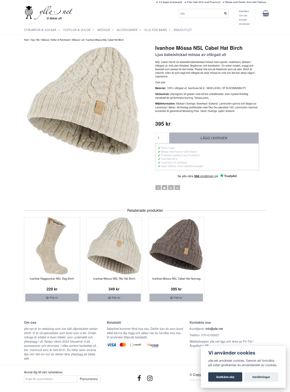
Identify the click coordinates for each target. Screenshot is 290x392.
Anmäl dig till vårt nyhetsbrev (43, 372)
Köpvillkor (244, 11)
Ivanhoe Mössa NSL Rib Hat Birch (114, 278)
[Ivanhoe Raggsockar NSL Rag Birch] (52, 246)
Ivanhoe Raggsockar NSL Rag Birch (52, 278)
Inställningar (261, 377)
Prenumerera (89, 379)
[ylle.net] (49, 13)
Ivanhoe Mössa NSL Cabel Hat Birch (105, 39)
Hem (26, 39)
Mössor (104, 30)
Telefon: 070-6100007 (204, 335)
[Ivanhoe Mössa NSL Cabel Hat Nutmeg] (176, 246)
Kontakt (243, 19)
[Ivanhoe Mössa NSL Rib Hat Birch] (114, 246)
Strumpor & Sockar (41, 30)
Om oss (243, 15)
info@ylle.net (214, 328)
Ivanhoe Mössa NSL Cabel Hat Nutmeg (176, 278)
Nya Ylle (35, 39)
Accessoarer (128, 30)
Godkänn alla (225, 377)
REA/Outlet (183, 30)
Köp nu (53, 297)
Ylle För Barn (156, 30)
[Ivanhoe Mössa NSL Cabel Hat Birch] (83, 101)
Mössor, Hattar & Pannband (56, 39)
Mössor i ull (78, 39)
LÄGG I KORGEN (213, 137)
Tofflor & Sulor (77, 30)
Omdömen (244, 23)
